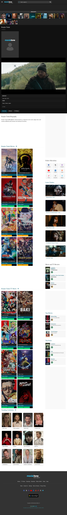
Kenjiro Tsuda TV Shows (8, 289)
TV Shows (23, 481)
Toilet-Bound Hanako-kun (7, 374)
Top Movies (49, 313)
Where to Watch (5, 204)
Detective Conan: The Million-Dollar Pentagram (9, 261)
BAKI (19, 315)
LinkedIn (55, 172)
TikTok (49, 177)
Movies (19, 481)
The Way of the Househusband (8, 403)
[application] (33, 76)
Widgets (62, 177)
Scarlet (3, 172)
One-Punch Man (5, 315)
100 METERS (20, 202)
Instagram (62, 166)
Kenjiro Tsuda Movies (8, 146)
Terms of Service (36, 485)
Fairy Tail (4, 344)
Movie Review (53, 276)
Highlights (33, 11)
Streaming (28, 481)
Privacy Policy (43, 485)
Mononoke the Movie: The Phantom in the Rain (25, 231)
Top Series (48, 340)
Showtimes (33, 481)
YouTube (48, 172)
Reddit (62, 172)
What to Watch (39, 481)
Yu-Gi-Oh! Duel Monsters (23, 344)
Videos (44, 481)
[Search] (50, 2)
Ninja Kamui (20, 403)
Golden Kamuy (21, 261)
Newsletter (55, 177)
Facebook (48, 166)
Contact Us (25, 485)
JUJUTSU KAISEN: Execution (24, 172)
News (47, 481)
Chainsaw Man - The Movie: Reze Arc (9, 202)
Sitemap (30, 485)
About (21, 485)
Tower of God (20, 374)
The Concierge (5, 231)
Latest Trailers (49, 182)
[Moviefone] (9, 2)
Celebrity (3, 29)
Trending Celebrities (7, 410)
